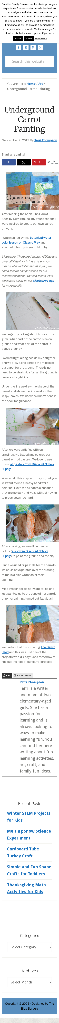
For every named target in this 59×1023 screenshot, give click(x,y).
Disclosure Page (43, 280)
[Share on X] (24, 162)
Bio (8, 675)
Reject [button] (29, 38)
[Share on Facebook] (9, 162)
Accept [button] (18, 38)
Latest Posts (24, 675)
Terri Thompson (32, 682)
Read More (41, 38)
